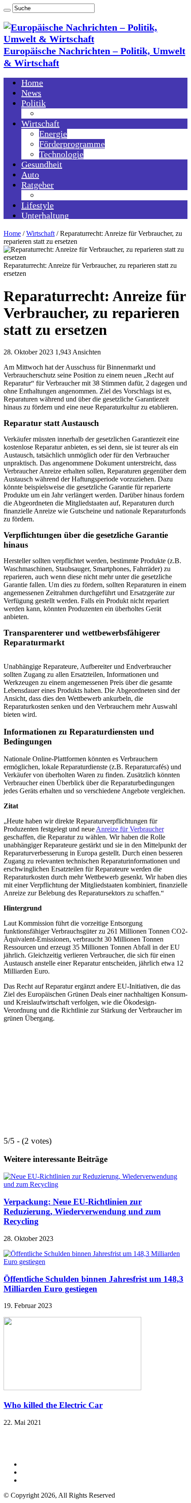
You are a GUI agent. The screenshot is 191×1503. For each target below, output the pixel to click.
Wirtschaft (40, 123)
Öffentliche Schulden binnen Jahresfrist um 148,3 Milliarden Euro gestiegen (93, 1283)
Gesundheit (41, 164)
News (31, 93)
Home (32, 82)
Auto (30, 174)
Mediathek (58, 195)
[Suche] (7, 10)
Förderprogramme (72, 144)
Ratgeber (37, 185)
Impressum (36, 1464)
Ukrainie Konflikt (71, 113)
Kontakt (32, 1472)
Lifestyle (37, 205)
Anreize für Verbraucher (130, 829)
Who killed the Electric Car (53, 1405)
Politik (33, 103)
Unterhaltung (45, 215)
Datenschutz (38, 1480)
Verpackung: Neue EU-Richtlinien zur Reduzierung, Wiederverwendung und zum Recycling (82, 1211)
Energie (53, 134)
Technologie (61, 154)
